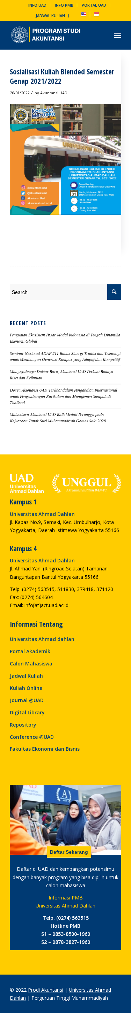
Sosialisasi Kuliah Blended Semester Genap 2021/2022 (62, 76)
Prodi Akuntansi (45, 989)
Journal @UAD (27, 700)
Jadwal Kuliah (26, 675)
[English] (83, 15)
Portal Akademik (30, 651)
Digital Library (27, 712)
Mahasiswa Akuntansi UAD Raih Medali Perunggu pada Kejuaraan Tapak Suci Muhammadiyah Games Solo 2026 (58, 417)
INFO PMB (64, 5)
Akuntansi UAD (53, 92)
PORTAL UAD (94, 5)
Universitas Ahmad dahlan (42, 639)
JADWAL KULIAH (50, 15)
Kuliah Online (26, 688)
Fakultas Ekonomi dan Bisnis (45, 748)
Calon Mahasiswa (31, 663)
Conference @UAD (32, 737)
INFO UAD (37, 5)
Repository (23, 724)
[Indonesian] (96, 15)
